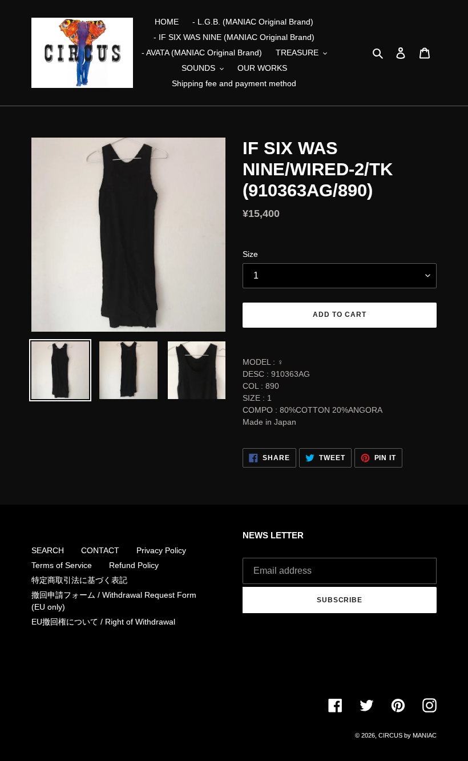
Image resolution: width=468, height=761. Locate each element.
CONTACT (100, 550)
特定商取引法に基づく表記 (79, 580)
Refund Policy (134, 565)
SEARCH (47, 550)
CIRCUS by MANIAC (407, 735)
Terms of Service (61, 565)
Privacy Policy (161, 550)
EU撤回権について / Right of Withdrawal (103, 621)
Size (250, 254)
